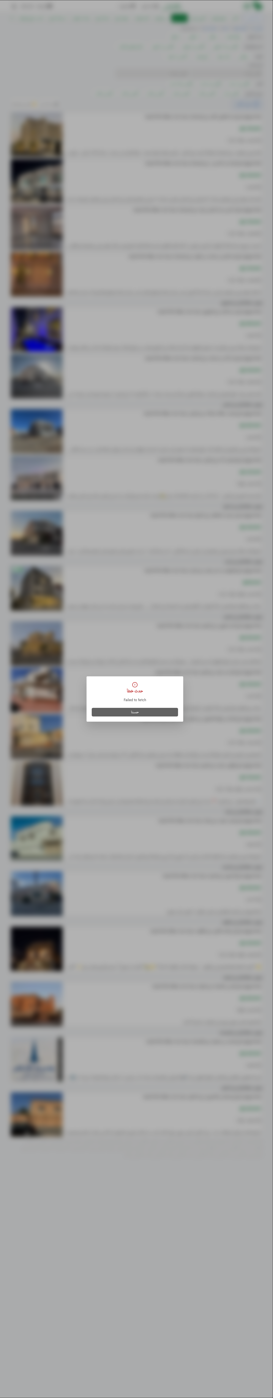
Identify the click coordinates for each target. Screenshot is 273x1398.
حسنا (135, 712)
